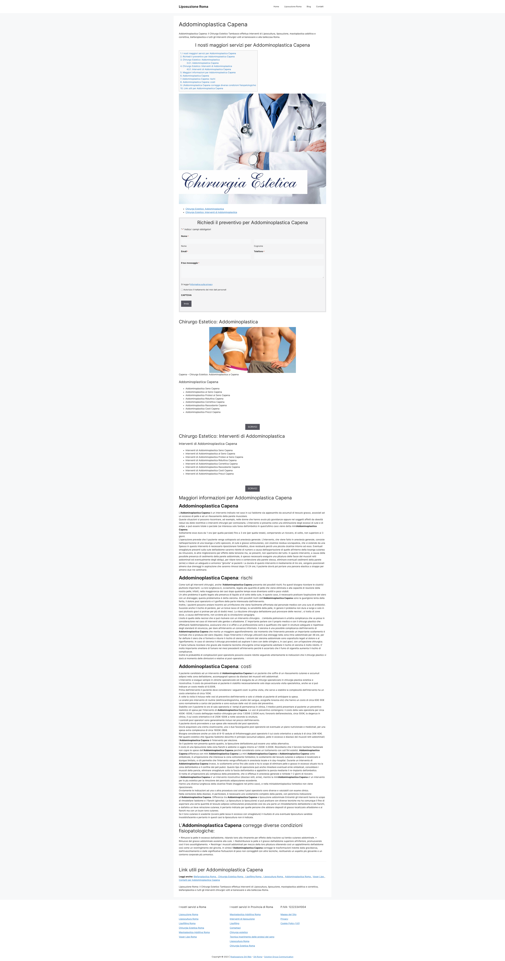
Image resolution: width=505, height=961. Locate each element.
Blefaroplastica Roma (205, 876)
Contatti (320, 6)
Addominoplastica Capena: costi (197, 82)
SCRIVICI (252, 426)
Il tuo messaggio (190, 263)
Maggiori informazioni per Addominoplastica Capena (208, 72)
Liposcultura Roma (273, 876)
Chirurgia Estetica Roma (231, 876)
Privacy (284, 919)
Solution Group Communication (278, 956)
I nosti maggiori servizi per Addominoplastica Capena (208, 53)
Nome (184, 246)
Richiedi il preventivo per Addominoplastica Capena (207, 56)
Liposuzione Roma (193, 7)
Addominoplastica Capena (203, 63)
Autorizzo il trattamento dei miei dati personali (204, 289)
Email (184, 251)
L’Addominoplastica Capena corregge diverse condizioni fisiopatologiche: (218, 85)
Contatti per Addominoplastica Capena (199, 880)
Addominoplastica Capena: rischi (197, 79)
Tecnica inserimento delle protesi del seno (252, 936)
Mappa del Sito (288, 914)
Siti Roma (257, 956)
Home (276, 6)
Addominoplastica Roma (298, 876)
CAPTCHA (186, 295)
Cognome (258, 246)
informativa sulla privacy (201, 284)
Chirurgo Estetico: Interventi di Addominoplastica (206, 66)
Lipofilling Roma (187, 923)
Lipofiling (234, 923)
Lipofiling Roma (253, 876)
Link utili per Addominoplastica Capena (201, 88)
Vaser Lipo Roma (188, 936)
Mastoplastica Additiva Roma (194, 932)
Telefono (259, 251)
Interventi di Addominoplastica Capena (209, 69)
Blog (309, 6)
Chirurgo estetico (239, 932)
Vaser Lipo (319, 876)
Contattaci (235, 928)
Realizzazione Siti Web (240, 956)
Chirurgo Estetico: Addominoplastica (200, 59)
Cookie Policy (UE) (290, 923)
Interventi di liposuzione (242, 919)
